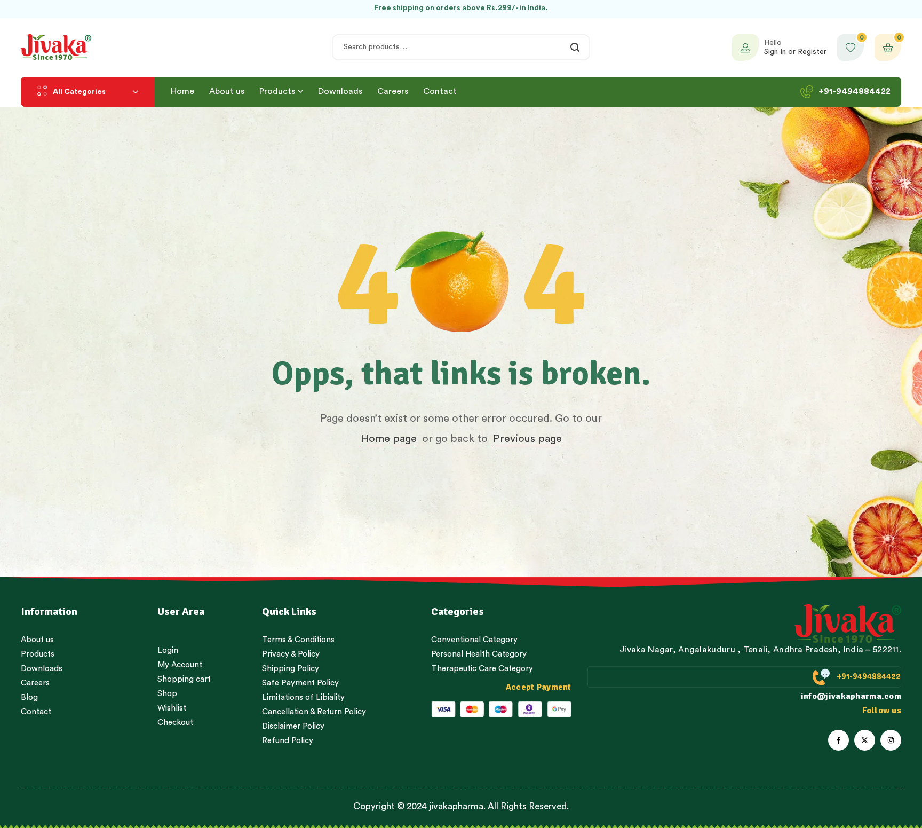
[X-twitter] (864, 740)
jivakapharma (456, 806)
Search (575, 47)
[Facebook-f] (838, 740)
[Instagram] (890, 740)
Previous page (527, 438)
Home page (389, 438)
